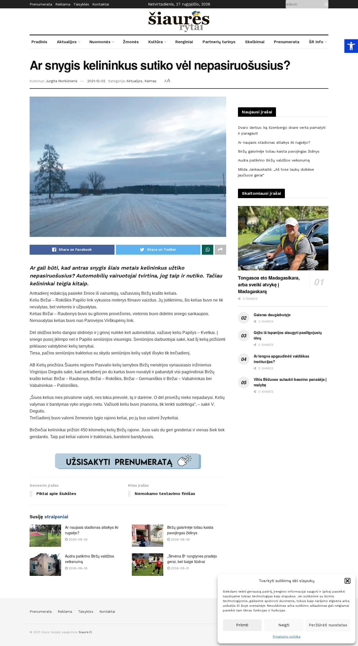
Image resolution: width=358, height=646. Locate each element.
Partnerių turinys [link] (219, 42)
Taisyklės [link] (81, 4)
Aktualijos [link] (67, 42)
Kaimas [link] (150, 81)
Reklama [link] (62, 4)
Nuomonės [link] (99, 42)
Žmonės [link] (131, 42)
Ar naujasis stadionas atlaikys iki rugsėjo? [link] (274, 142)
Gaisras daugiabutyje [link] (272, 314)
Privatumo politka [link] (286, 636)
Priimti (242, 625)
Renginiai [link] (184, 42)
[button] (347, 580)
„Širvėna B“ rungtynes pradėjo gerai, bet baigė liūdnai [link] (192, 558)
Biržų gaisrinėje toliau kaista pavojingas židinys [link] (190, 530)
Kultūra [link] (155, 42)
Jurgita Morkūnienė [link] (62, 81)
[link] (351, 46)
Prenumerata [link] (41, 4)
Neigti (283, 625)
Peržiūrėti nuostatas (328, 625)
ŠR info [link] (316, 42)
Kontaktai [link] (100, 4)
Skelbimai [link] (254, 42)
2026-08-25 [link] (78, 539)
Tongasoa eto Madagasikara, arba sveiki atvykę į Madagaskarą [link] (269, 284)
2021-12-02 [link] (96, 81)
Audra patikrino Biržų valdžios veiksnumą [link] (274, 160)
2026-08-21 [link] (179, 568)
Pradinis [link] (39, 42)
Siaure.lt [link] (85, 632)
